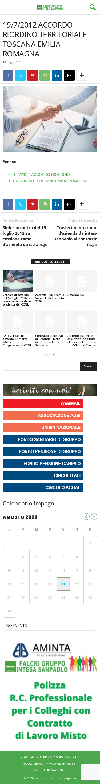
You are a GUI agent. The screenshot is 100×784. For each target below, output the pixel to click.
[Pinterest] (32, 75)
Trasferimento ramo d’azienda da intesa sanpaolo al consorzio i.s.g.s (75, 236)
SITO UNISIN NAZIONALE (50, 770)
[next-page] (53, 354)
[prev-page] (47, 354)
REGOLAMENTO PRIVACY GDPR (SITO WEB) (50, 757)
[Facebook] (8, 75)
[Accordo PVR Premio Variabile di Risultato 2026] (50, 281)
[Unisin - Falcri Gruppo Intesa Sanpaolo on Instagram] (17, 377)
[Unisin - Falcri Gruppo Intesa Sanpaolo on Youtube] (26, 377)
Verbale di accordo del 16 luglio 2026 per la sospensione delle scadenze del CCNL (17, 299)
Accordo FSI (75, 295)
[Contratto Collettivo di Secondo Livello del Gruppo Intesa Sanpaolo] (50, 322)
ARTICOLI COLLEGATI (50, 262)
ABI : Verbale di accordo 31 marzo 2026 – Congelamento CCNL (17, 340)
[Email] (69, 75)
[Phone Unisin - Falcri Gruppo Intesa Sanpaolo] (36, 377)
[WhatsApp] (44, 75)
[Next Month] (94, 516)
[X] (20, 75)
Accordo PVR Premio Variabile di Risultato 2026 (49, 298)
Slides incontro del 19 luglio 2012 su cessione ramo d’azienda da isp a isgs (25, 236)
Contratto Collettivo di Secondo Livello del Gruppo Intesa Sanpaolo (49, 340)
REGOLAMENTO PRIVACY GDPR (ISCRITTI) (50, 764)
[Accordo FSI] (82, 281)
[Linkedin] (57, 75)
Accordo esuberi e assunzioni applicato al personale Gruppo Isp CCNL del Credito (81, 340)
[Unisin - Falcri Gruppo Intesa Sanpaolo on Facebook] (7, 377)
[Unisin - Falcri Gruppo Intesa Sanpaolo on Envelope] (46, 377)
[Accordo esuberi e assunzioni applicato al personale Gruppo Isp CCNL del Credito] (82, 322)
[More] (81, 75)
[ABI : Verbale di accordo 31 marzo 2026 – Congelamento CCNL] (18, 322)
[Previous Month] (86, 516)
